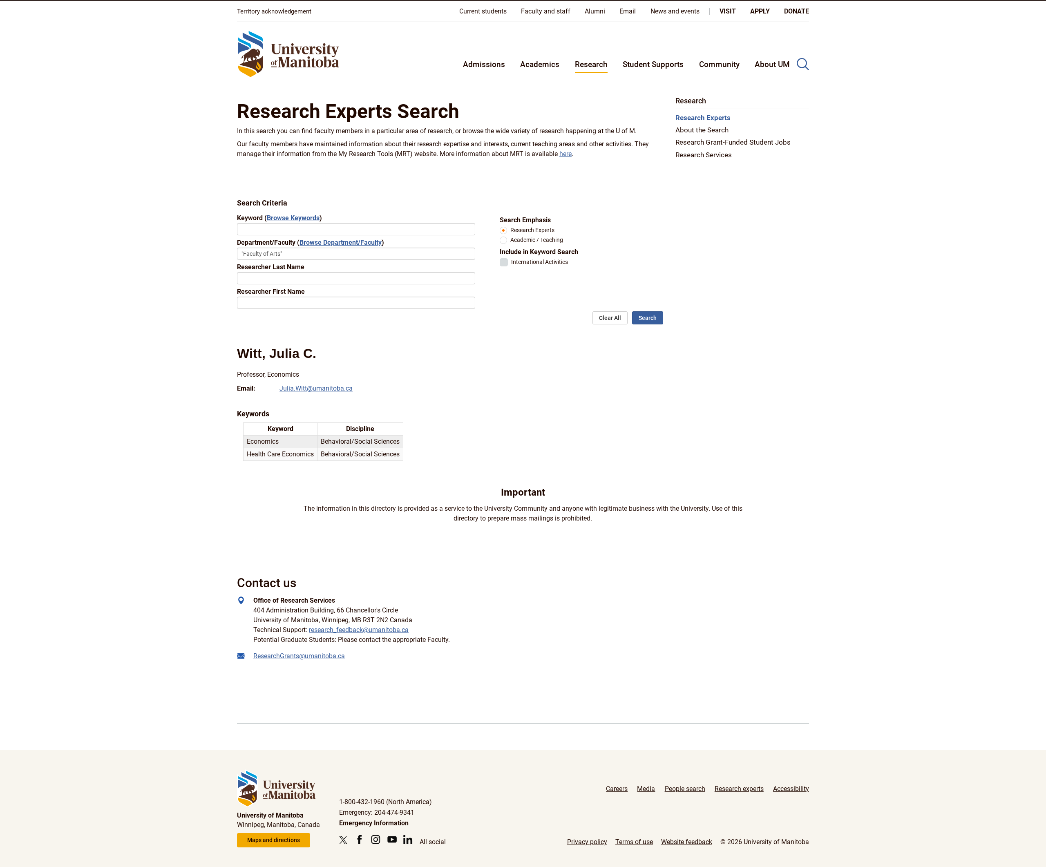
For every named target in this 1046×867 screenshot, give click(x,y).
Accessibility (791, 789)
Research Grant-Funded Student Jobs (733, 143)
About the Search (702, 130)
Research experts (739, 789)
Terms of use (634, 842)
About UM (772, 64)
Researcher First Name (271, 291)
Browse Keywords (293, 218)
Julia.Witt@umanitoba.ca (316, 388)
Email (627, 11)
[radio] (503, 230)
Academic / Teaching (536, 240)
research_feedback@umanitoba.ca (359, 630)
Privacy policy (587, 842)
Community (719, 64)
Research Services (703, 155)
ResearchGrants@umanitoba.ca (299, 656)
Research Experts (532, 230)
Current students (483, 11)
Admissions (484, 64)
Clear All (610, 318)
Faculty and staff (545, 11)
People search (685, 789)
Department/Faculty (310, 242)
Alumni (595, 11)
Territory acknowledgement (274, 11)
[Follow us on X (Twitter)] (345, 840)
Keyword (279, 218)
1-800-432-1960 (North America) (385, 802)
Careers (617, 789)
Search (648, 318)
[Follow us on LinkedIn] (408, 839)
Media (646, 789)
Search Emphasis (525, 220)
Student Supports (653, 64)
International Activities (539, 262)
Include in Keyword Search (539, 252)
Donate (796, 11)
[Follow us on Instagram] (375, 839)
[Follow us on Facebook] (359, 839)
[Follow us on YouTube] (392, 839)
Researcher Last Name (270, 267)
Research (591, 64)
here (565, 154)
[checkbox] (504, 262)
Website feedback (686, 842)
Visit (728, 11)
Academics (539, 64)
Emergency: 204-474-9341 (376, 812)
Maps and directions (273, 840)
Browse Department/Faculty (340, 242)
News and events (675, 11)
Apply (760, 11)
